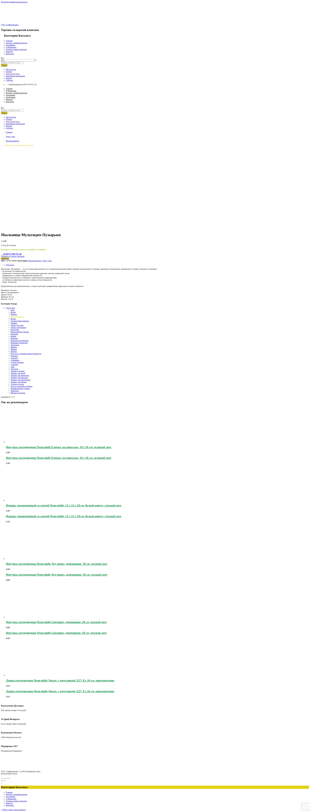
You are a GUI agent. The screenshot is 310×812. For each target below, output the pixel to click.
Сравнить (5, 259)
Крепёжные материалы (15, 76)
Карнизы (14, 334)
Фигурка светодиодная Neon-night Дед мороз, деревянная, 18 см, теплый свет (56, 563)
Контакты (10, 54)
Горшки (14, 323)
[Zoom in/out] (9, 778)
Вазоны (14, 314)
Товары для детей (18, 373)
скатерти (14, 358)
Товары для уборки (19, 382)
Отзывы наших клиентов (16, 49)
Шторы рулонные (18, 393)
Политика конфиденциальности (14, 2)
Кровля (9, 78)
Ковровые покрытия (19, 343)
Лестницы (15, 345)
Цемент (9, 72)
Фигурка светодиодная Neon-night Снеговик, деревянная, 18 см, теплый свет (56, 622)
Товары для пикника (19, 378)
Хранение (15, 391)
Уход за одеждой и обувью (21, 386)
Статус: (4, 245)
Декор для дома (17, 325)
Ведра (13, 319)
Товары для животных (20, 375)
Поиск (4, 65)
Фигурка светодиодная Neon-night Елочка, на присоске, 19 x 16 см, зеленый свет (58, 447)
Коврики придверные (20, 341)
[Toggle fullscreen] (7, 778)
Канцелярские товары (20, 332)
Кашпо (13, 336)
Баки (13, 310)
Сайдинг (9, 80)
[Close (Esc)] (2, 778)
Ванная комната (34, 261)
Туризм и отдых (17, 384)
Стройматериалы (15, 84)
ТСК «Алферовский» (10, 25)
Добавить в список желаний (12, 256)
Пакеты (14, 351)
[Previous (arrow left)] (2, 780)
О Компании (11, 47)
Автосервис (11, 97)
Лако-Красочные (13, 74)
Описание (10, 265)
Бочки (13, 312)
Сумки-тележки (17, 362)
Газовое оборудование (20, 321)
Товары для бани (18, 371)
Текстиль (14, 369)
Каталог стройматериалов (16, 43)
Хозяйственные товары (20, 389)
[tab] (157, 265)
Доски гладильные (18, 327)
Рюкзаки (14, 356)
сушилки (14, 365)
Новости (9, 52)
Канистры (15, 330)
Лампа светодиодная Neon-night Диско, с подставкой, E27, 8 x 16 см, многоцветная (60, 680)
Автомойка (10, 45)
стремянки (15, 360)
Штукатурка (11, 69)
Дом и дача (46, 261)
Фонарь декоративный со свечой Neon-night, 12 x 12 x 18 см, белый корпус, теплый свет (63, 505)
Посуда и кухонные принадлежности (26, 354)
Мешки (14, 349)
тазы (12, 367)
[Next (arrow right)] (4, 780)
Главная (9, 41)
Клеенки (14, 338)
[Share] (4, 778)
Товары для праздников (20, 380)
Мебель (14, 347)
